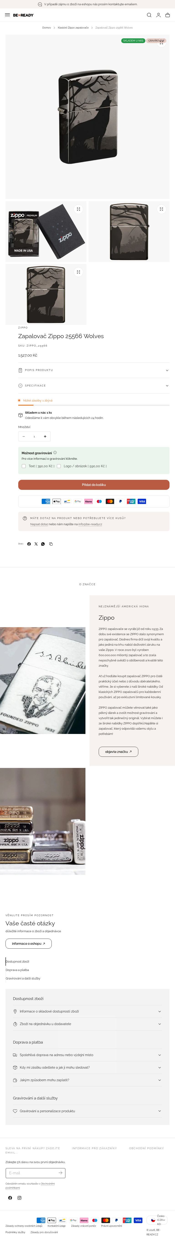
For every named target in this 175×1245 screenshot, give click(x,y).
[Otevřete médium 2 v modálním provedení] (78, 209)
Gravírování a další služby (23, 978)
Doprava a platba (17, 970)
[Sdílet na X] (36, 544)
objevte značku (116, 752)
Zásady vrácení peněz (83, 1225)
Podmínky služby (15, 1232)
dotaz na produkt (56, 518)
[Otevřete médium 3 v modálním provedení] (161, 209)
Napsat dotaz (39, 524)
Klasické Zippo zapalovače (73, 27)
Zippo (23, 327)
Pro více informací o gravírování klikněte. (49, 458)
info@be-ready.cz (90, 524)
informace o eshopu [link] (26, 943)
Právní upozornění (111, 1225)
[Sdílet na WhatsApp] (43, 544)
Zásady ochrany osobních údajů (23, 1225)
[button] (7, 15)
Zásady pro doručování (44, 1232)
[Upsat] (60, 1173)
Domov (46, 27)
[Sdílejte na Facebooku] (29, 544)
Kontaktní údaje (57, 1225)
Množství (24, 427)
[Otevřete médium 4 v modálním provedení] (78, 272)
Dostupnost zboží (17, 961)
